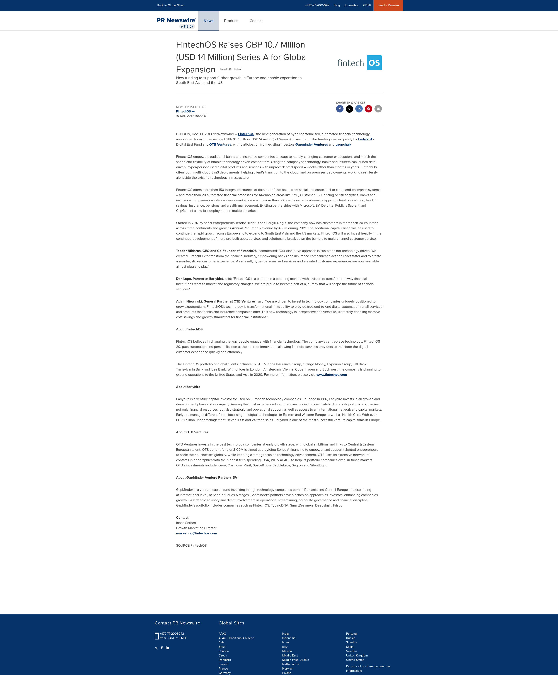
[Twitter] (157, 648)
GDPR (367, 5)
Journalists (351, 5)
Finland (223, 664)
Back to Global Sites (170, 5)
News (209, 21)
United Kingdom (357, 655)
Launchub (343, 144)
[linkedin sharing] (359, 109)
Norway (287, 668)
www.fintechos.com (331, 374)
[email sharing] (378, 109)
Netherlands (290, 664)
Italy (285, 646)
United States (355, 660)
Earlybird (365, 139)
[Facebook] (162, 648)
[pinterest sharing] (368, 109)
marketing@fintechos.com (196, 533)
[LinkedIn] (167, 648)
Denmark (225, 660)
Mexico (287, 651)
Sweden (351, 651)
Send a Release (388, 5)
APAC (222, 633)
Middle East (290, 655)
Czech (223, 655)
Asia (221, 642)
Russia (350, 638)
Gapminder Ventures (311, 144)
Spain (350, 646)
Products (231, 21)
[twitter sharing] (349, 109)
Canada (224, 651)
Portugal (351, 633)
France (223, 668)
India (285, 633)
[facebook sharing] (340, 109)
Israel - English (229, 69)
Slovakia (351, 642)
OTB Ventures (220, 144)
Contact (256, 21)
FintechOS (246, 133)
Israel (285, 642)
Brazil (222, 646)
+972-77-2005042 (172, 633)
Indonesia (288, 638)
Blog (337, 5)
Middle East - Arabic (295, 660)
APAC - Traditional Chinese (236, 638)
